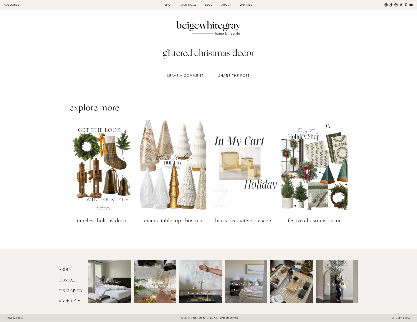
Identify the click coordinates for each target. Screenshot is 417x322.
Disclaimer (70, 291)
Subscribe (11, 5)
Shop (168, 5)
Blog (209, 5)
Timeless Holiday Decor (102, 221)
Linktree (246, 5)
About (226, 5)
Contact (68, 280)
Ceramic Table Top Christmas (173, 221)
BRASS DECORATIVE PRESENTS (244, 221)
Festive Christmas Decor (314, 221)
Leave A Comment (185, 75)
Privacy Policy (15, 318)
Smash (408, 318)
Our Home (188, 5)
